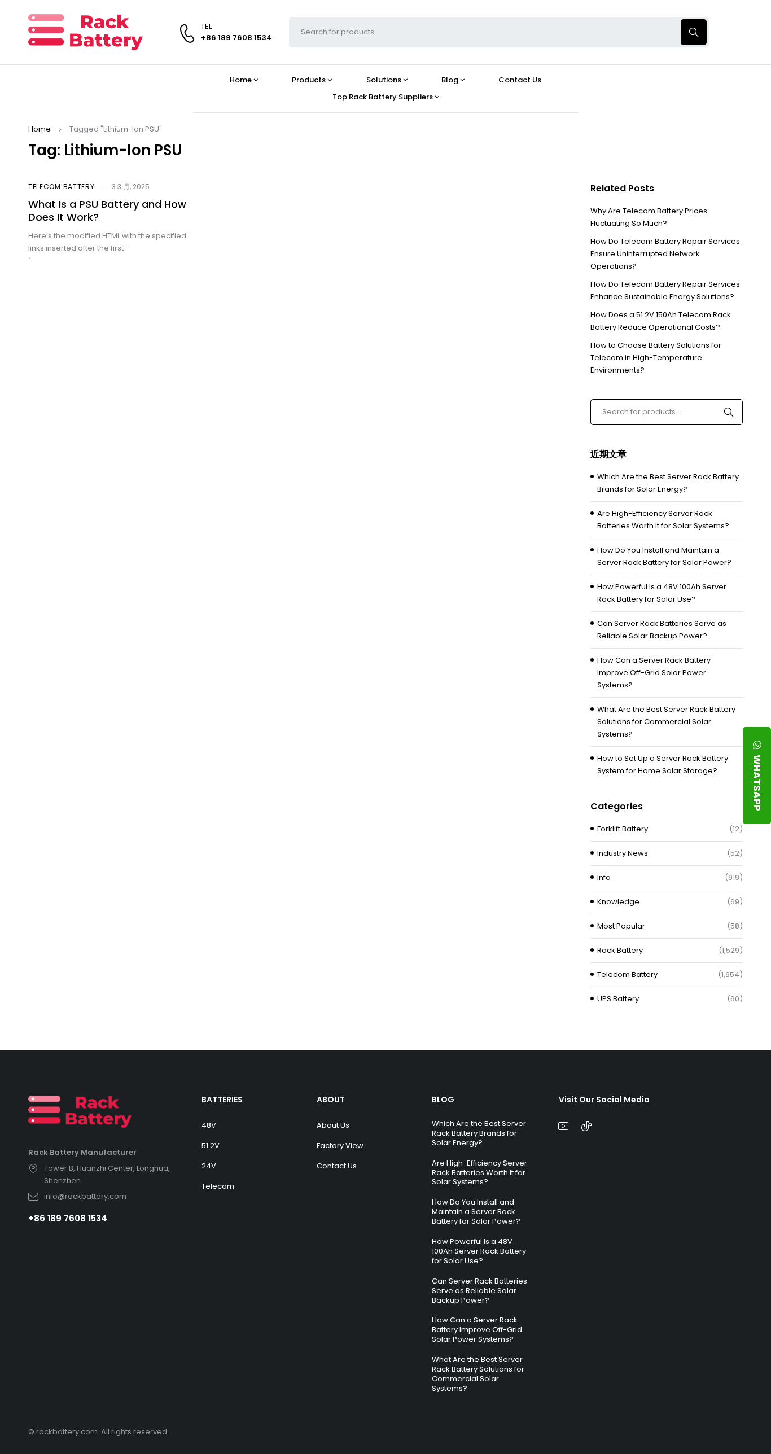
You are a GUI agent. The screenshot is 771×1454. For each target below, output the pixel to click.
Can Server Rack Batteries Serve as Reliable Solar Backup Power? (661, 629)
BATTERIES (222, 1099)
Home (39, 129)
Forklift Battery (622, 829)
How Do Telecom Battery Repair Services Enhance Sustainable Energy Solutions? (665, 290)
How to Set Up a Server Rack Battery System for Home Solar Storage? (662, 764)
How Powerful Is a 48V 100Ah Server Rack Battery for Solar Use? (661, 593)
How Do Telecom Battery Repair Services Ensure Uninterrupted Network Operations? (665, 253)
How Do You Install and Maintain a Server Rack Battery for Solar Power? (664, 556)
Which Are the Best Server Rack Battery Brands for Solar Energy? (668, 482)
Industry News (622, 853)
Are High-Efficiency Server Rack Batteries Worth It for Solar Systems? (663, 519)
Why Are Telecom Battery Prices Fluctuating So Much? (648, 217)
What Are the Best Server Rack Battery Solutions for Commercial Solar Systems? (666, 721)
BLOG (443, 1099)
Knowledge (618, 901)
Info (604, 877)
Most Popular (621, 926)
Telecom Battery (61, 186)
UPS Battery (618, 998)
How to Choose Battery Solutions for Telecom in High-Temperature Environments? (655, 357)
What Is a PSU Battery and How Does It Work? (107, 210)
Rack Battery (620, 950)
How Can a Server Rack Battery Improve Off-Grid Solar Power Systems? (654, 672)
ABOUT (331, 1099)
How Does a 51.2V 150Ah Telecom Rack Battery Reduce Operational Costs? (660, 320)
